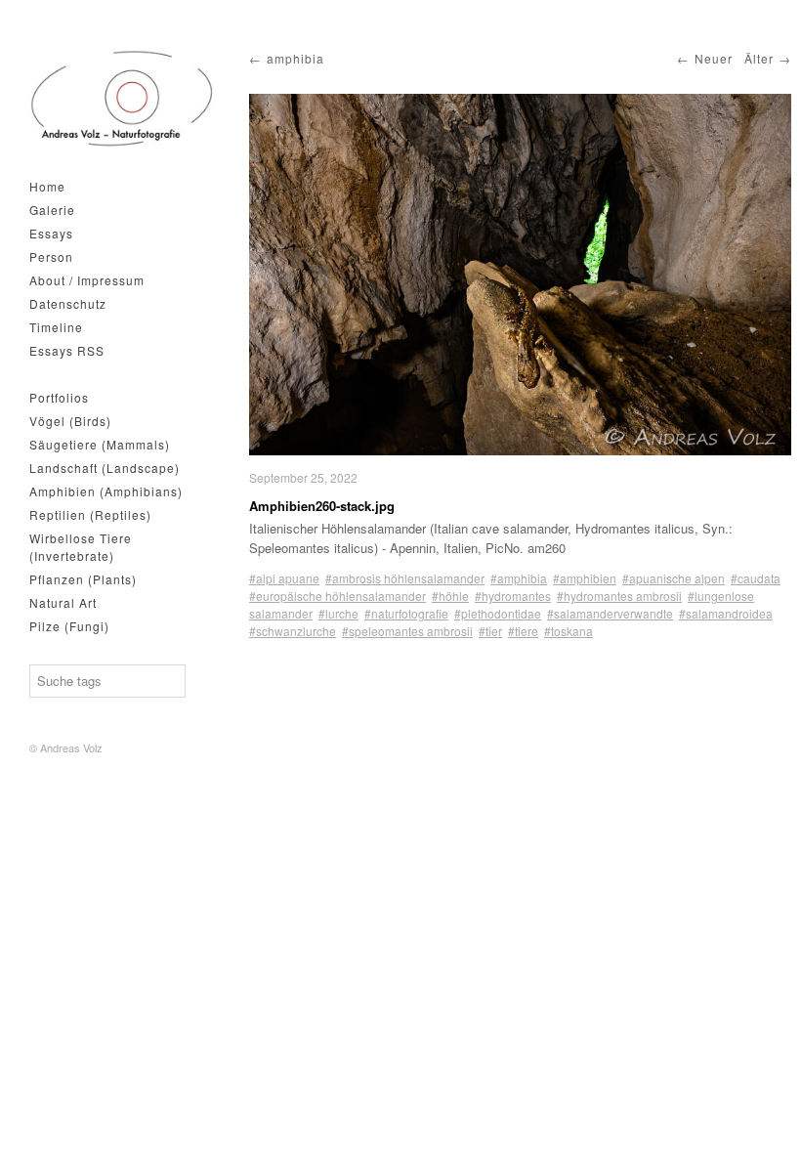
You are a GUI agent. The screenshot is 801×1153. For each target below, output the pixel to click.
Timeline (56, 327)
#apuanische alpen (673, 578)
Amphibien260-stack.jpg (322, 505)
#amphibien (584, 578)
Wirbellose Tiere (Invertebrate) (80, 547)
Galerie (52, 209)
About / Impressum (87, 280)
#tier (490, 630)
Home (47, 186)
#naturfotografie (406, 613)
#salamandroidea (726, 613)
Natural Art (63, 602)
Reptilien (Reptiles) (90, 514)
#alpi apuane (284, 578)
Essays (51, 233)
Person (51, 256)
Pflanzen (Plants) (83, 579)
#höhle (450, 595)
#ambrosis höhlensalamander (405, 578)
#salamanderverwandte (610, 613)
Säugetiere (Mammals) (99, 444)
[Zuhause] (122, 99)
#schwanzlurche (292, 630)
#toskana (568, 630)
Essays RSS (67, 350)
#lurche (338, 613)
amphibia (295, 58)
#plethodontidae (497, 613)
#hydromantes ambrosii (619, 595)
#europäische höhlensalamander (337, 595)
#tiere (523, 630)
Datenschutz (67, 303)
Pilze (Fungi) (69, 626)
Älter (759, 58)
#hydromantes (513, 595)
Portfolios (59, 397)
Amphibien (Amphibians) (106, 491)
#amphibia (518, 578)
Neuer (714, 58)
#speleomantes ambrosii (407, 630)
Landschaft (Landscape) (104, 467)
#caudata (755, 578)
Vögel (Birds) (70, 420)
